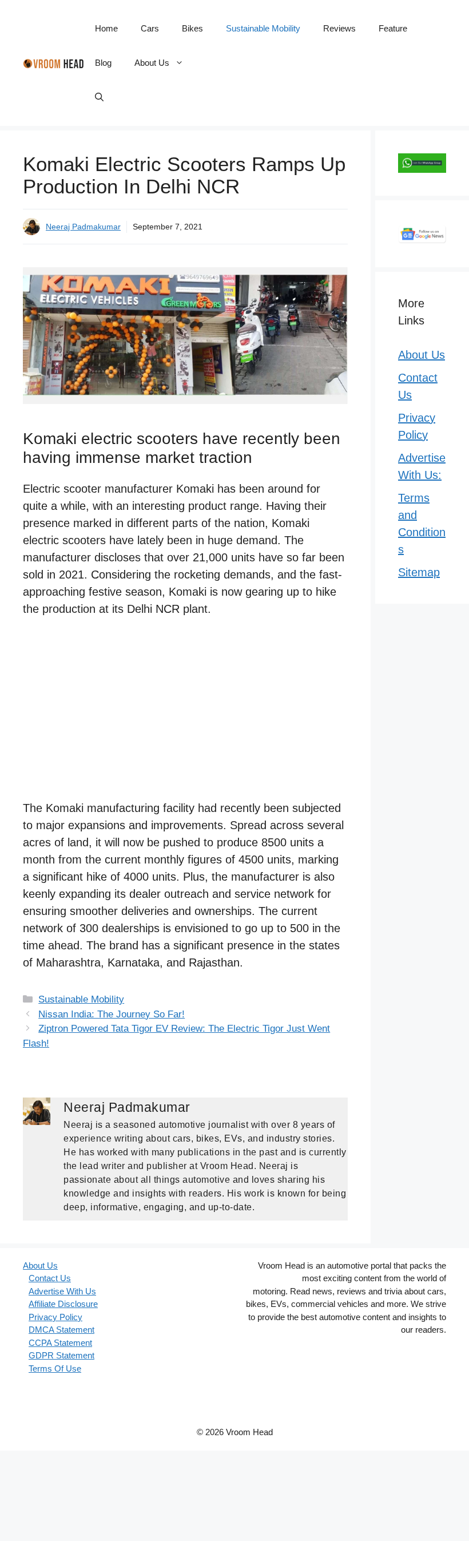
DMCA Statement (61, 1329)
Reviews (339, 28)
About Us (151, 63)
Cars (150, 28)
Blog (103, 63)
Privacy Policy (55, 1317)
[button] (99, 97)
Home (106, 28)
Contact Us (50, 1278)
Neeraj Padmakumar (83, 226)
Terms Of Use (55, 1368)
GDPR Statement (61, 1355)
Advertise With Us (62, 1291)
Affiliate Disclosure (63, 1304)
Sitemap (419, 572)
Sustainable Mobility (263, 28)
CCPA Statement (60, 1343)
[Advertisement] (185, 715)
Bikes (192, 28)
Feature (393, 28)
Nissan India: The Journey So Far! (111, 1014)
